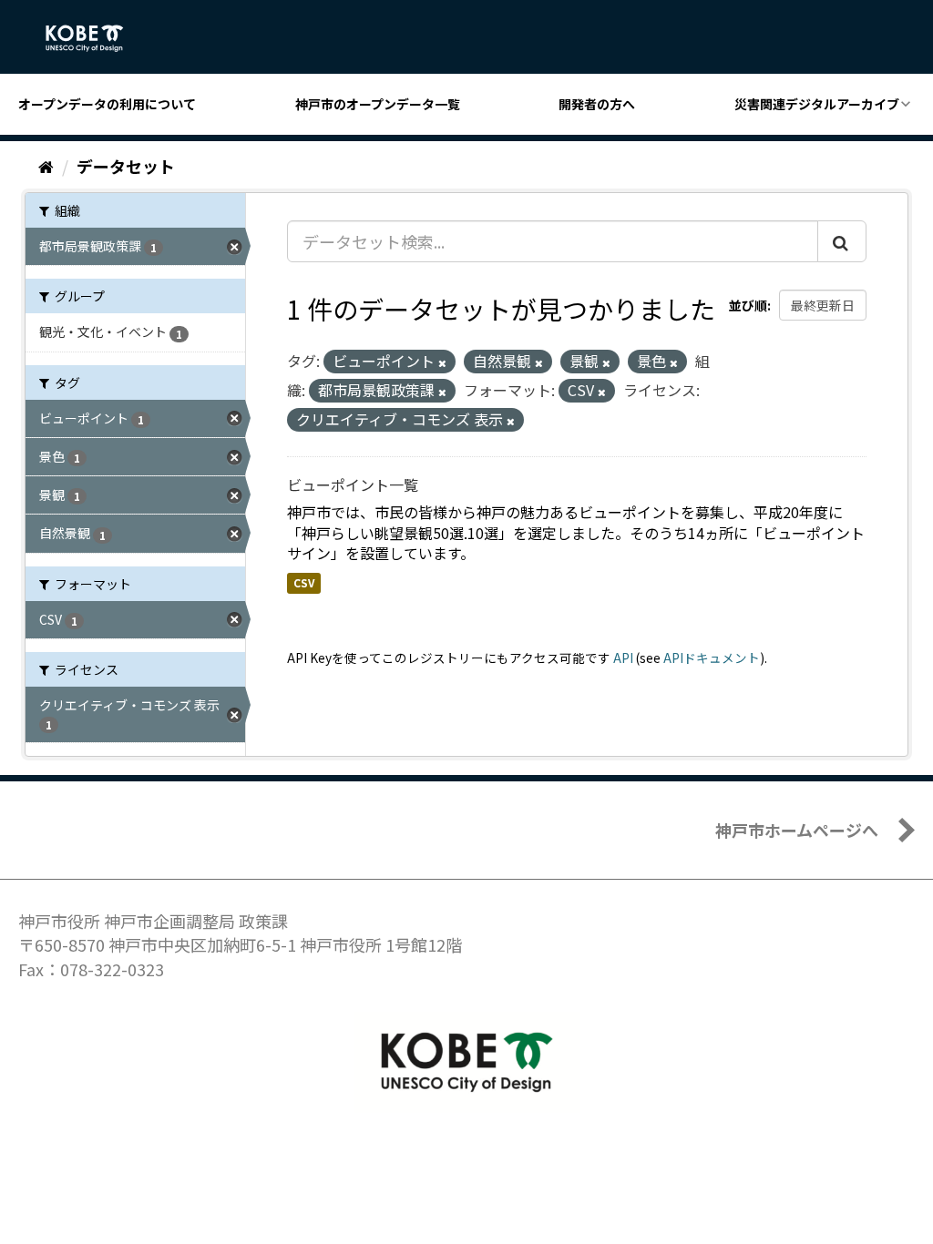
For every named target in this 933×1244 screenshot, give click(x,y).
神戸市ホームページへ (796, 829)
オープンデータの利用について (107, 104)
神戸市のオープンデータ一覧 (377, 104)
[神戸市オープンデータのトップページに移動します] (94, 38)
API (623, 657)
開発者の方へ (597, 104)
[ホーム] (46, 166)
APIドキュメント (711, 657)
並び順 (748, 305)
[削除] (442, 362)
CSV (303, 582)
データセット (126, 166)
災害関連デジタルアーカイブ (816, 104)
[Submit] (841, 241)
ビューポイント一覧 (352, 484)
